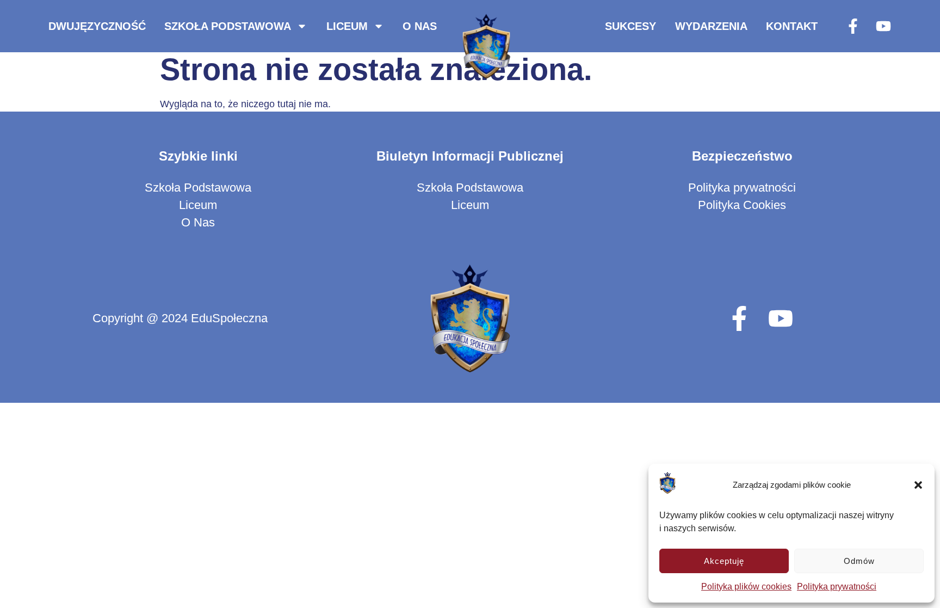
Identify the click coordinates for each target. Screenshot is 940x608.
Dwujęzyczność (97, 26)
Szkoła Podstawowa (227, 26)
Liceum (347, 26)
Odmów (859, 561)
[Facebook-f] (853, 26)
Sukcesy (630, 26)
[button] (918, 485)
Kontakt (792, 26)
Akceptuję (724, 561)
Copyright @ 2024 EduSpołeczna (180, 318)
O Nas (420, 26)
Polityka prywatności (836, 586)
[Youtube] (883, 26)
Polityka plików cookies (746, 586)
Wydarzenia (711, 26)
